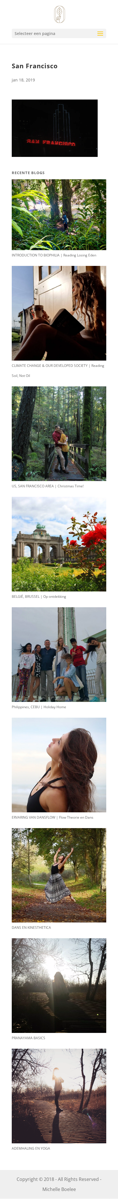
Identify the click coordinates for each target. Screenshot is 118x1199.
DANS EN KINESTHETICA (31, 927)
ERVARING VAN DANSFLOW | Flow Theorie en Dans (52, 817)
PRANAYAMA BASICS (28, 1038)
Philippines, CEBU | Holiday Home (39, 706)
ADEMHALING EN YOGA (31, 1148)
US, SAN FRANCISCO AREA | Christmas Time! (48, 486)
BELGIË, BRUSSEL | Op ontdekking (39, 596)
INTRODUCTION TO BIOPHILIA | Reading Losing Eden (54, 255)
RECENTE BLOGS (28, 172)
